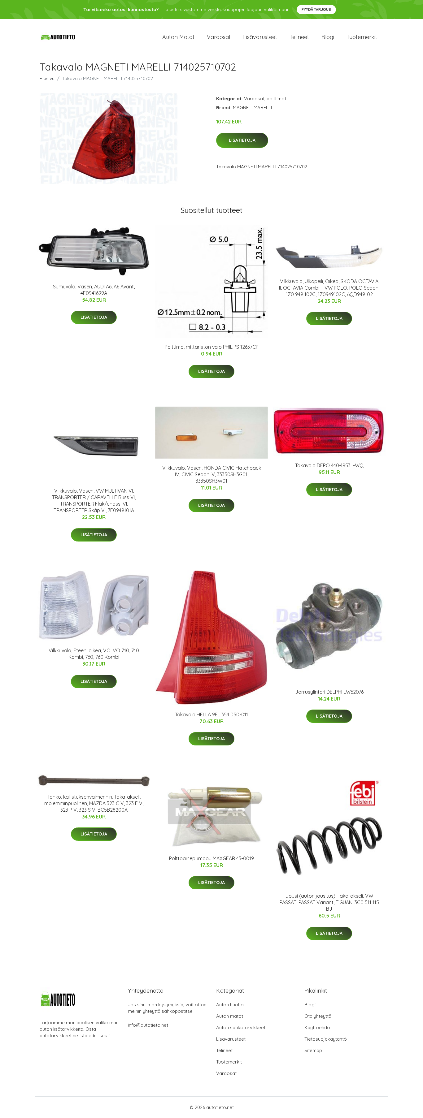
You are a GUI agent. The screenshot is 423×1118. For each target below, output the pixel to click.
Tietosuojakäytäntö (325, 1039)
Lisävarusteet (260, 37)
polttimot (276, 98)
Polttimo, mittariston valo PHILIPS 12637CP (212, 347)
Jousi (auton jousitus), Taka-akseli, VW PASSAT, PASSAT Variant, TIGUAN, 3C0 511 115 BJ (329, 902)
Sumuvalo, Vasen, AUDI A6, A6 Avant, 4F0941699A (94, 289)
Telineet (299, 37)
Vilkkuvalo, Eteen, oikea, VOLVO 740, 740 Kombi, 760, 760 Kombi (94, 653)
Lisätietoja (242, 140)
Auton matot (178, 37)
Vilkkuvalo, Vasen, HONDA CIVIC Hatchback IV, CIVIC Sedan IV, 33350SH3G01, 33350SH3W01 (211, 474)
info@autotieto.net (148, 1025)
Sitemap (313, 1050)
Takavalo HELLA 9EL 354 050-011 (211, 714)
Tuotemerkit (362, 37)
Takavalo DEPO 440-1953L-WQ (329, 465)
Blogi (327, 37)
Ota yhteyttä (317, 1016)
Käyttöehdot (318, 1027)
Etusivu (47, 78)
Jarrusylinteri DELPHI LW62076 (329, 692)
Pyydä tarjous (316, 9)
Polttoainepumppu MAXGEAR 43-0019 (211, 858)
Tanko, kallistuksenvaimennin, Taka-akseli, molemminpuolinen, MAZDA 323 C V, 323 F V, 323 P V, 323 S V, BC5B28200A (93, 803)
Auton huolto (230, 1005)
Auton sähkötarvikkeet (240, 1027)
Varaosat (219, 37)
